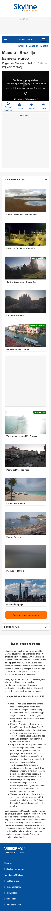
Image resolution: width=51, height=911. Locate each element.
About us (8, 862)
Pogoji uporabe (10, 892)
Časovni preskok (8, 108)
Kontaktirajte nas (11, 880)
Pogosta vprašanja (12, 886)
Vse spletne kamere (25, 615)
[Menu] (44, 39)
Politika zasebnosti (12, 904)
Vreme (20, 108)
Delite (43, 108)
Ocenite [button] (31, 108)
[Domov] (5, 39)
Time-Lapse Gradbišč (13, 874)
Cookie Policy (10, 898)
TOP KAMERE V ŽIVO (14, 179)
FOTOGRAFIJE (11, 626)
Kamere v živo (24, 39)
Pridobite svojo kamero (14, 868)
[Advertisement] (25, 27)
